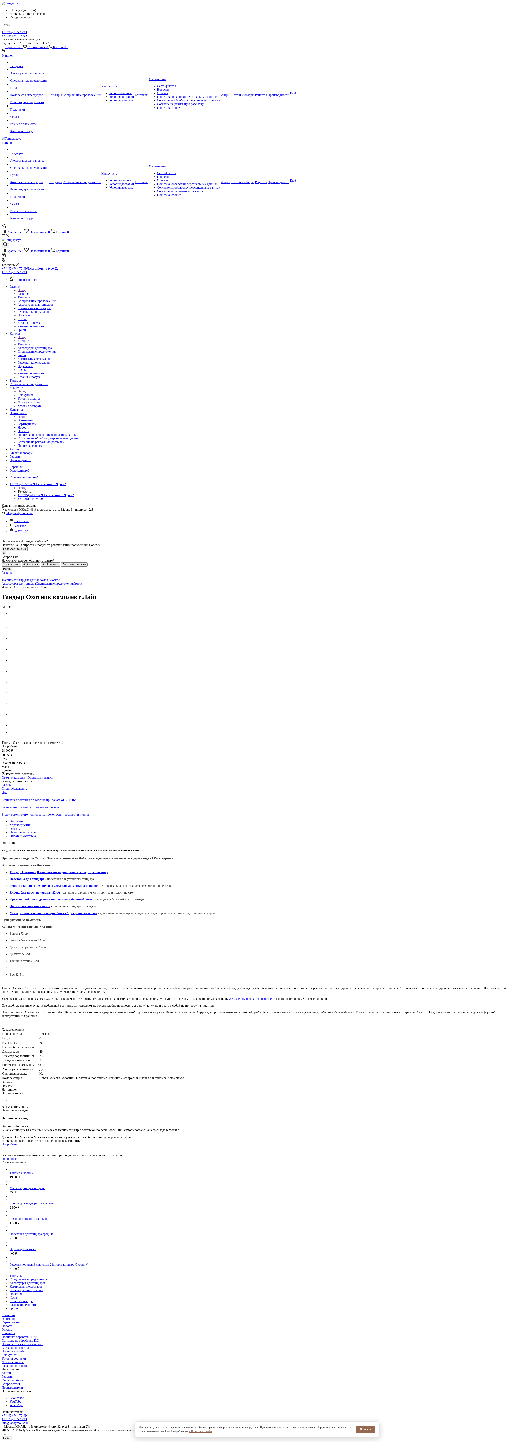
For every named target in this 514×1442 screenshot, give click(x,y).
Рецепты (7, 1376)
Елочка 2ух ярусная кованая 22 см (35, 892)
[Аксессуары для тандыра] (29, 70)
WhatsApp (21, 531)
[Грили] (29, 84)
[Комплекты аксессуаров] (29, 91)
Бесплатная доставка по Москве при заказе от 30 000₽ (39, 800)
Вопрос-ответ (11, 1384)
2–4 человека (11, 564)
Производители (12, 1387)
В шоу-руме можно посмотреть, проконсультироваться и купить (45, 814)
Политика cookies (14, 1351)
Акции (6, 1373)
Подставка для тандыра (27, 879)
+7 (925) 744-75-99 (14, 35)
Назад (22, 290)
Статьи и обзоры (13, 1380)
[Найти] (3, 29)
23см (57, 885)
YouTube (20, 526)
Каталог (23, 340)
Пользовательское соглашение (22, 1344)
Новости (7, 1326)
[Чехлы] (29, 113)
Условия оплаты (13, 1362)
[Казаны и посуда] (29, 127)
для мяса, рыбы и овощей (80, 885)
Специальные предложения (55, 583)
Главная (23, 293)
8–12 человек (50, 564)
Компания (8, 1315)
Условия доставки (14, 1358)
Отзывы (7, 1329)
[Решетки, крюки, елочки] (29, 98)
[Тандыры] (29, 62)
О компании (26, 420)
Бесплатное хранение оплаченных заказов (30, 807)
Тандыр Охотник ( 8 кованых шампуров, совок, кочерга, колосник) (59, 872)
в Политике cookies (200, 1431)
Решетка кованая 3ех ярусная (32, 885)
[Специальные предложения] (29, 77)
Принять (365, 1429)
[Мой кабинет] (3, 51)
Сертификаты (11, 1322)
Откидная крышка (40, 777)
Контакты (8, 1333)
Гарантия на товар (14, 1365)
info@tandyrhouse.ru (19, 513)
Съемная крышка (13, 777)
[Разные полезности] (29, 120)
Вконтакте (21, 521)
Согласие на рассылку (17, 1347)
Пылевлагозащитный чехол (30, 906)
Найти (6, 1438)
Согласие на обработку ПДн (21, 1340)
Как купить (25, 395)
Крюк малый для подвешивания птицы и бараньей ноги (51, 899)
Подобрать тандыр (14, 548)
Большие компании (74, 564)
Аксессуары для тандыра (19, 583)
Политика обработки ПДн (20, 1337)
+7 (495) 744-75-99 (14, 32)
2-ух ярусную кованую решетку (251, 998)
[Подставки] (29, 106)
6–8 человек (30, 564)
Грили (78, 583)
